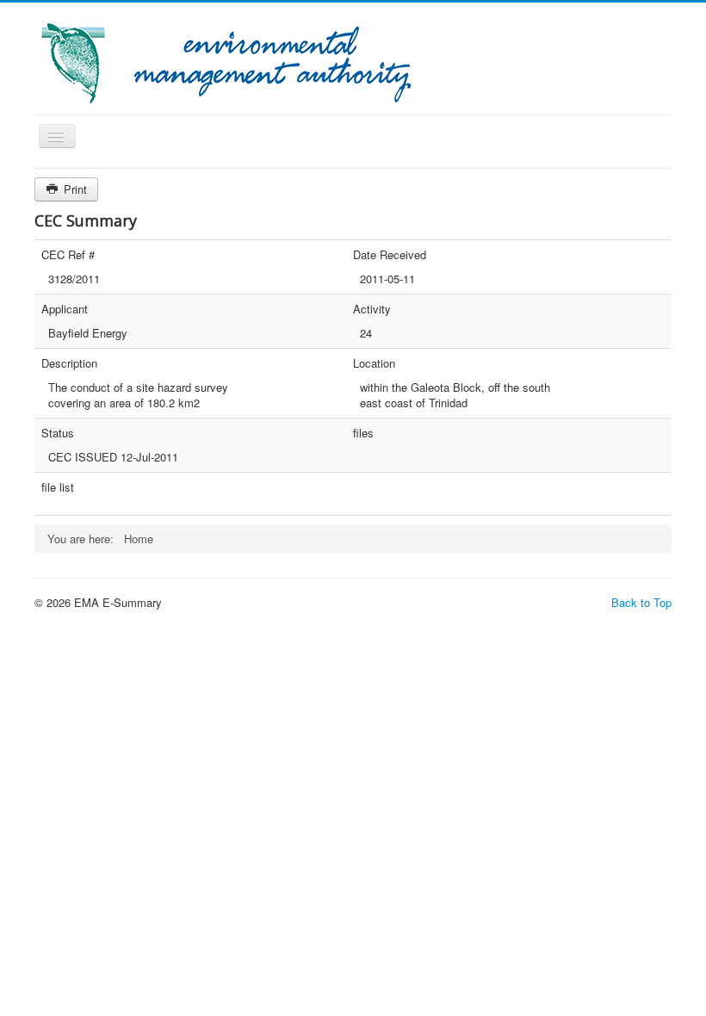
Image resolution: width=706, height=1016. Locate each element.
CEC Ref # (68, 255)
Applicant (64, 309)
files (363, 433)
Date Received (389, 255)
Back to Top (641, 602)
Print (73, 189)
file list (57, 487)
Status (57, 433)
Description (69, 363)
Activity (372, 309)
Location (374, 363)
